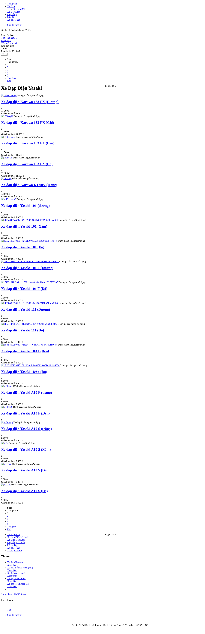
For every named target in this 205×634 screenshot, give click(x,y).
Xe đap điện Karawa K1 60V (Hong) (29, 185)
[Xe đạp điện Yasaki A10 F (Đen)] (7, 407)
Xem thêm (12, 565)
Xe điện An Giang (16, 573)
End (9, 80)
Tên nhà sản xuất (9, 43)
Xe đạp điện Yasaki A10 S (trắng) (26, 429)
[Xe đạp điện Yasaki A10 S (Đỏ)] (6, 484)
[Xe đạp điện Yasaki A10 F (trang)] (7, 386)
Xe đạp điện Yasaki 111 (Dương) (25, 309)
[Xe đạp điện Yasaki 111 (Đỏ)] (29, 324)
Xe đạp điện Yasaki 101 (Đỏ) (22, 247)
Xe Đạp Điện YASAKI (18, 537)
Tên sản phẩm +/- (9, 38)
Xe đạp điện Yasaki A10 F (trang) (26, 392)
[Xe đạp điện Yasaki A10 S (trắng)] (7, 422)
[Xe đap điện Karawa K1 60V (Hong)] (6, 178)
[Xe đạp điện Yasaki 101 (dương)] (9, 199)
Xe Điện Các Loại (16, 540)
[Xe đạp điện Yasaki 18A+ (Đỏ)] (30, 365)
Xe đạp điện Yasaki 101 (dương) (25, 206)
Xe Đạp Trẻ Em (14, 550)
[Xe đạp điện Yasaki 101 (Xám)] (30, 220)
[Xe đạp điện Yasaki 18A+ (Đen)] (29, 344)
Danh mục (6, 40)
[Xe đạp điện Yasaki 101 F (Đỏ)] (30, 282)
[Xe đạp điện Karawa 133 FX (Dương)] (9, 95)
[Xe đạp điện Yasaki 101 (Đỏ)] (29, 241)
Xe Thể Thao (13, 548)
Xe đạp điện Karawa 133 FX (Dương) (30, 102)
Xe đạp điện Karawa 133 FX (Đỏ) (27, 164)
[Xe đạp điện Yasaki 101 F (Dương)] (30, 261)
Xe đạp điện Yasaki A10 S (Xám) (26, 449)
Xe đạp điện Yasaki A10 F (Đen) (25, 413)
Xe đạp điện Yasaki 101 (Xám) (24, 226)
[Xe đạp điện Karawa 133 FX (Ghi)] (7, 116)
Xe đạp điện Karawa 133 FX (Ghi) (27, 122)
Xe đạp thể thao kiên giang (20, 567)
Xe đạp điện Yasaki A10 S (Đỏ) (24, 491)
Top (9, 610)
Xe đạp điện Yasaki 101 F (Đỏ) (24, 289)
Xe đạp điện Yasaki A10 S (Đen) (25, 470)
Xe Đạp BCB (13, 534)
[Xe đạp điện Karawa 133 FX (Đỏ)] (7, 157)
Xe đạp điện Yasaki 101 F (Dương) (27, 268)
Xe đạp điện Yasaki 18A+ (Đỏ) (24, 372)
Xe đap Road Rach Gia (18, 584)
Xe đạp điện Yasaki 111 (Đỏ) (22, 330)
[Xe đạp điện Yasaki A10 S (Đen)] (6, 464)
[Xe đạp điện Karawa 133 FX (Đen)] (8, 137)
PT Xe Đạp (12, 545)
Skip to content (14, 25)
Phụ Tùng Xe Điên (16, 542)
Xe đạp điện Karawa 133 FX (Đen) (27, 143)
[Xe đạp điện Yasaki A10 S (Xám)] (5, 443)
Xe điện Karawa (15, 562)
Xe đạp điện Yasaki (16, 578)
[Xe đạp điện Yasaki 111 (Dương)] (30, 303)
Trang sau (12, 78)
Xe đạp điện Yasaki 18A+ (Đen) (25, 351)
